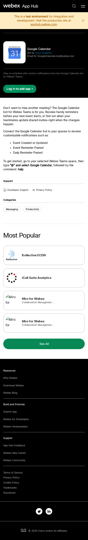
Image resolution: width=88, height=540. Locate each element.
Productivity (32, 209)
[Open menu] (83, 6)
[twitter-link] (39, 511)
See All (44, 344)
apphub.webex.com (43, 24)
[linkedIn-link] (49, 511)
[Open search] (74, 6)
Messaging (12, 209)
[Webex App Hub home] (20, 5)
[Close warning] (83, 20)
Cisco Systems (43, 52)
